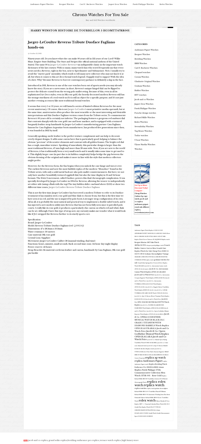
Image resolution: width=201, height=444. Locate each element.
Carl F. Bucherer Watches (91, 4)
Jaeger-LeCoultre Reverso (63, 65)
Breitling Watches (143, 59)
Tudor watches (141, 135)
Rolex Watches (166, 4)
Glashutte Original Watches (147, 81)
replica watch (154, 385)
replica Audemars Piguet (148, 361)
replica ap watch (155, 357)
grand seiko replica (58, 440)
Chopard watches (142, 72)
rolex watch (147, 400)
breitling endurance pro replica (83, 440)
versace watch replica (110, 440)
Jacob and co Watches (144, 99)
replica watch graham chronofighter (157, 388)
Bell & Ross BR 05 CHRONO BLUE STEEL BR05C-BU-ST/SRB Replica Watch (152, 236)
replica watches (140, 388)
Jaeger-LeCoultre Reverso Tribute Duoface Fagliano (74, 187)
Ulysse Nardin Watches (145, 144)
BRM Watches (141, 63)
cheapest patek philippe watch (155, 245)
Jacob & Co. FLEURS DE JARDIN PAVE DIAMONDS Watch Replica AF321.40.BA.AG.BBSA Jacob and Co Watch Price (151, 308)
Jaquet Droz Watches (117, 4)
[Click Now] (142, 176)
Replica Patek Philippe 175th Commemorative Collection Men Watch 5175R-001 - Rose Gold (150, 373)
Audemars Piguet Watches (42, 4)
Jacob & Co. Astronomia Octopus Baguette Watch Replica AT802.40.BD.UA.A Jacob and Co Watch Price (152, 278)
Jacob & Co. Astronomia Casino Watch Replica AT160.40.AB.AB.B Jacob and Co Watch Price (151, 272)
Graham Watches (142, 86)
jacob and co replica (38, 440)
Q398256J (78, 226)
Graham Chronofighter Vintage (156, 254)
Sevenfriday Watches (144, 126)
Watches (138, 149)
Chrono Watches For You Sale (100, 14)
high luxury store (130, 440)
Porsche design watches (145, 113)
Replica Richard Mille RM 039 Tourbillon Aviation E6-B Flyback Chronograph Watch (151, 379)
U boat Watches (142, 140)
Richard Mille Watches (145, 117)
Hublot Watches (142, 90)
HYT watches (140, 95)
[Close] (148, 164)
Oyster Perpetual (140, 358)
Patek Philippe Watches (143, 4)
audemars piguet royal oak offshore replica (142, 207)
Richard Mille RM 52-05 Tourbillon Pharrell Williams (150, 391)
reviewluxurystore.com (144, 212)
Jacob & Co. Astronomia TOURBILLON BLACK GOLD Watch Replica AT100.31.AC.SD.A (148, 284)
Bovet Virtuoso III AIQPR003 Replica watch (156, 239)
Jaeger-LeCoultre (76, 109)
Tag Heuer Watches (143, 131)
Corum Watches (142, 77)
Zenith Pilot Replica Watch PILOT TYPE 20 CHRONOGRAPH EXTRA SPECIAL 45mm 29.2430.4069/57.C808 (148, 410)
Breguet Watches (66, 4)
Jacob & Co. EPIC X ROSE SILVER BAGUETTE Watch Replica (152, 302)
